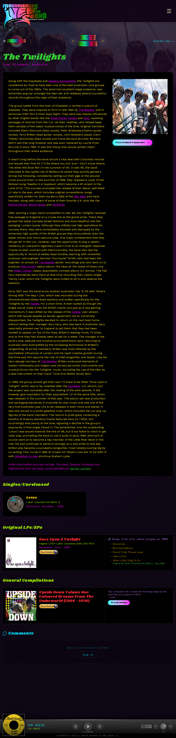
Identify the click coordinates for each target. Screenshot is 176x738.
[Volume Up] (170, 726)
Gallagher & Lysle (26, 456)
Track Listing (119, 602)
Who (86, 118)
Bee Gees (80, 196)
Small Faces (58, 118)
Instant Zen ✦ (163, 41)
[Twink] (102, 41)
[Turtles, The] (73, 41)
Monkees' (74, 386)
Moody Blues (37, 204)
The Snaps (34, 728)
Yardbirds (58, 204)
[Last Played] (76, 726)
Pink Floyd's (28, 266)
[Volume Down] (156, 726)
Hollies (72, 118)
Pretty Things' (23, 270)
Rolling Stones (17, 204)
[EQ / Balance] (100, 726)
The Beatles (86, 109)
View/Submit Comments (130, 142)
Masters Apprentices (62, 81)
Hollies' (76, 312)
